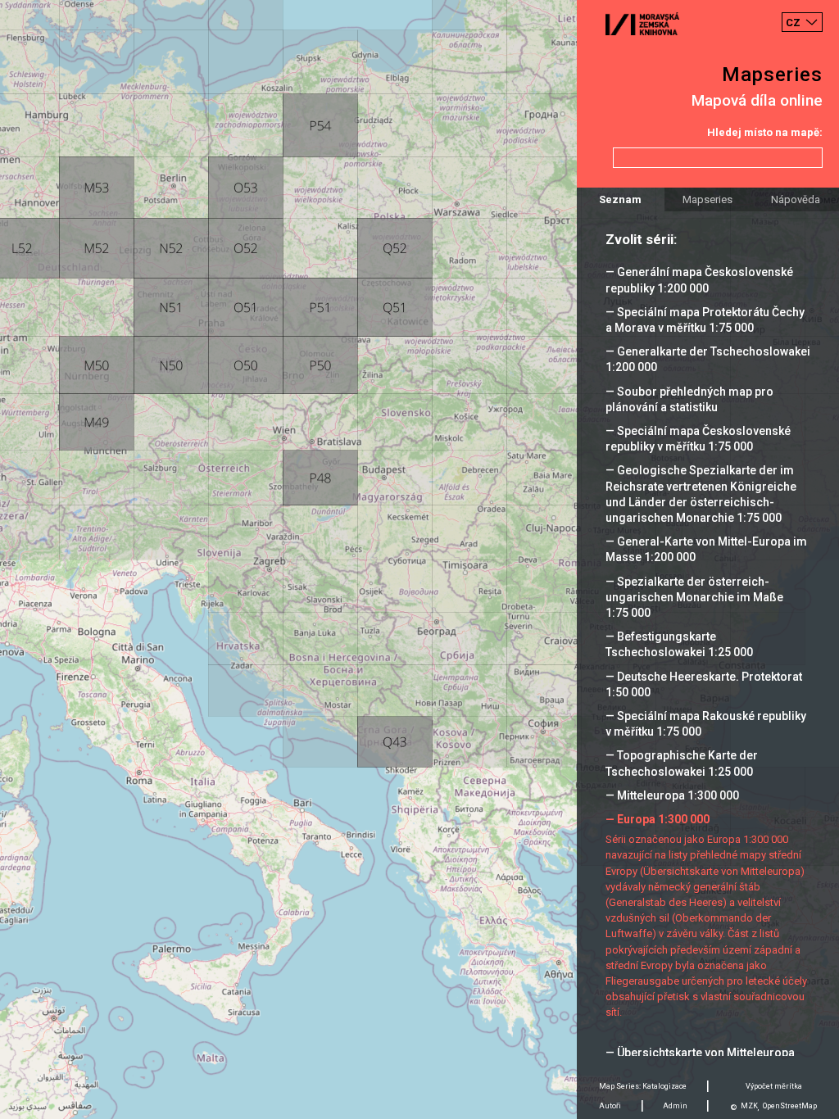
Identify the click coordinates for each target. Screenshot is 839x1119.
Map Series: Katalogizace (643, 1086)
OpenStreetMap (790, 1106)
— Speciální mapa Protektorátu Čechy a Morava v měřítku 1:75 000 (705, 320)
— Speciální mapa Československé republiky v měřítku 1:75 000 (698, 438)
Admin (675, 1106)
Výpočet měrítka (774, 1086)
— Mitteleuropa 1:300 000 (672, 795)
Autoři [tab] (610, 1106)
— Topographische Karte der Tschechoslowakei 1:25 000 (681, 763)
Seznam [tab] (620, 199)
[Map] (419, 559)
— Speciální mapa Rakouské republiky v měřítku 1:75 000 (705, 723)
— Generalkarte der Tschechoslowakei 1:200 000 (707, 359)
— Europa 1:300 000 (657, 819)
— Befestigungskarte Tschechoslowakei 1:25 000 (679, 644)
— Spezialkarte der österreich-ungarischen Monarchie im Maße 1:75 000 (694, 597)
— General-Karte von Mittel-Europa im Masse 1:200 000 (706, 549)
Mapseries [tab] (707, 199)
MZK (749, 1106)
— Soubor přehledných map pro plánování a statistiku (689, 399)
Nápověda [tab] (795, 199)
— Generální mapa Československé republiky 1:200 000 (699, 279)
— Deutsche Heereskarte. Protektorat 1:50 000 (703, 684)
